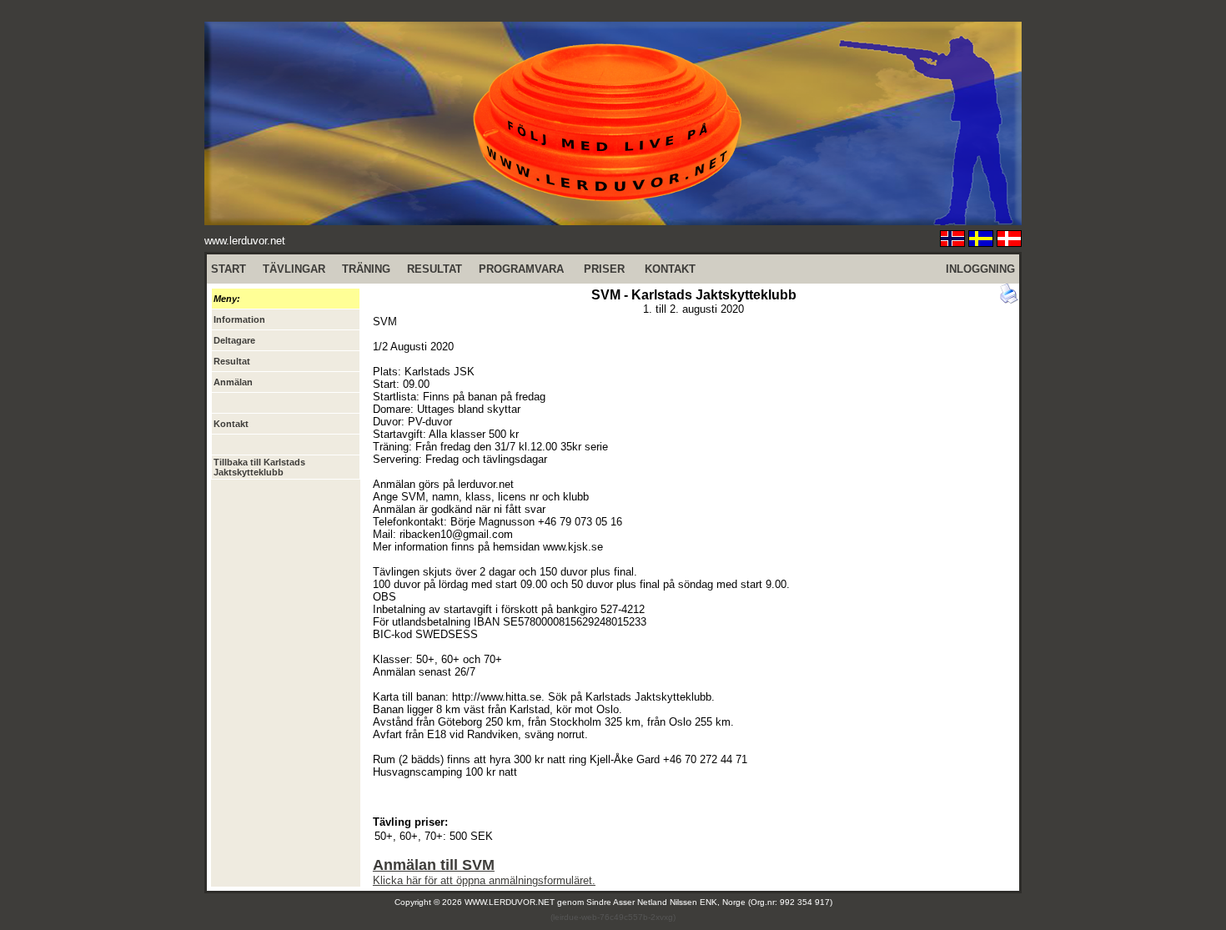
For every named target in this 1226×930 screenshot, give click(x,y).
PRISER (604, 269)
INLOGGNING (980, 269)
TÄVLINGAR (294, 269)
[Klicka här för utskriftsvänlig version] (1009, 300)
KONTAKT (670, 269)
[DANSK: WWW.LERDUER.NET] (1009, 242)
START (228, 269)
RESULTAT (434, 269)
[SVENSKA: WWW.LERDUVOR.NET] (980, 242)
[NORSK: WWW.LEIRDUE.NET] (952, 242)
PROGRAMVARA (521, 269)
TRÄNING (366, 269)
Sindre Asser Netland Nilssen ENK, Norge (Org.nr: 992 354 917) (709, 902)
